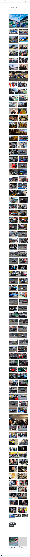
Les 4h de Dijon (21, 547)
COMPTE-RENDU (12, 523)
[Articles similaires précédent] (25, 535)
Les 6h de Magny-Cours (12, 547)
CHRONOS (11, 525)
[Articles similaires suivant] (27, 535)
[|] (5, 1)
